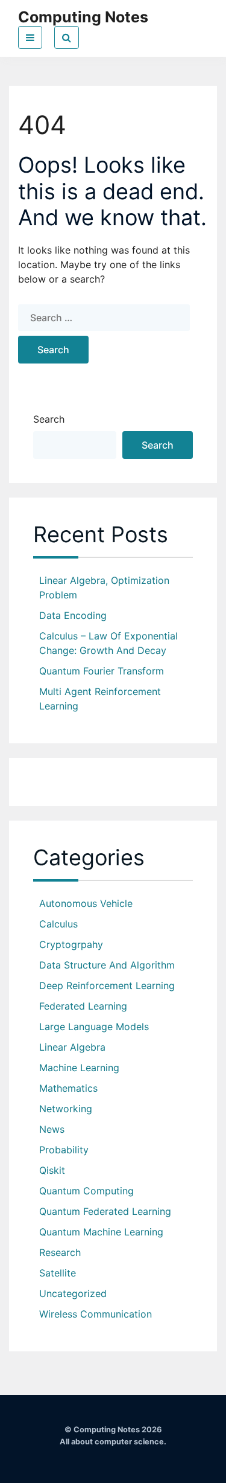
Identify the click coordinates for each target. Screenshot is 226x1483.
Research (60, 1252)
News (51, 1129)
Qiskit (52, 1170)
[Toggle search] (66, 37)
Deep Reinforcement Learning (107, 985)
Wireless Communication (95, 1314)
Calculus (58, 924)
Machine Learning (79, 1068)
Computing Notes (83, 17)
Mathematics (68, 1088)
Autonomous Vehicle (86, 903)
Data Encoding (73, 615)
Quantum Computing (86, 1191)
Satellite (57, 1273)
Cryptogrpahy (71, 944)
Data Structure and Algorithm (107, 965)
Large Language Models (94, 1026)
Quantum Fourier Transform (101, 671)
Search (48, 419)
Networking (65, 1109)
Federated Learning (83, 1006)
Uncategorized (73, 1293)
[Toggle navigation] (30, 37)
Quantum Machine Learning (101, 1232)
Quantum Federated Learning (105, 1211)
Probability (64, 1150)
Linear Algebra (72, 1047)
